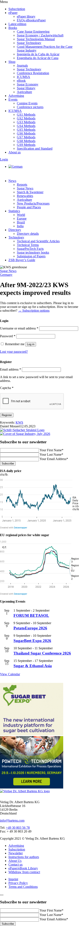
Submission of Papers (31, 256)
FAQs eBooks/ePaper (31, 20)
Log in (30, 344)
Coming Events (27, 103)
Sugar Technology (29, 43)
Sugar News (25, 188)
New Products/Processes (33, 203)
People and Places (29, 207)
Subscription (16, 9)
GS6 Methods (26, 133)
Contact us (15, 864)
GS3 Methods (26, 122)
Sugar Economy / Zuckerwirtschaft (40, 35)
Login (4, 159)
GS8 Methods (26, 141)
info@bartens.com (12, 820)
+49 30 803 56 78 (18, 827)
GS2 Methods (26, 118)
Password (7, 336)
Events (12, 99)
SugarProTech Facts (30, 248)
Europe (22, 218)
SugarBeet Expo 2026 (32, 640)
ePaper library (26, 16)
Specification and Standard (34, 148)
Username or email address (19, 328)
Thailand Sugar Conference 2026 (42, 653)
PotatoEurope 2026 (30, 628)
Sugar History (26, 88)
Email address (10, 369)
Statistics (14, 211)
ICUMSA (23, 77)
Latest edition (17, 24)
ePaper (12, 12)
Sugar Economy (27, 84)
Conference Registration (33, 73)
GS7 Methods (26, 137)
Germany (6, 274)
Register (7, 415)
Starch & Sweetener (30, 192)
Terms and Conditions (23, 886)
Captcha (6, 388)
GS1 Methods (26, 114)
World (21, 215)
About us (14, 152)
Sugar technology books (33, 252)
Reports (22, 184)
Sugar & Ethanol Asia (32, 666)
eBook (21, 80)
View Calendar (10, 674)
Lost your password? (14, 351)
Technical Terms (28, 245)
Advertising (16, 95)
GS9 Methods (26, 145)
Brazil (21, 222)
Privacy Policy (18, 883)
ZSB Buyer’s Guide (21, 260)
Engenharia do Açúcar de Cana (37, 58)
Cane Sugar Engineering (33, 31)
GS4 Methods (26, 126)
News (12, 181)
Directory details (28, 233)
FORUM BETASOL (31, 615)
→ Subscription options (34, 310)
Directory (14, 230)
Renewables (25, 196)
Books (12, 28)
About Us (14, 860)
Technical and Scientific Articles (38, 241)
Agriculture (24, 92)
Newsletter (15, 853)
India (20, 226)
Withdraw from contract (24, 872)
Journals (22, 65)
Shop (11, 62)
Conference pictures (30, 107)
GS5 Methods (26, 129)
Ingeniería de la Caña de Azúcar (38, 54)
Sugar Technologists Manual (36, 39)
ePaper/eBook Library (23, 868)
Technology (16, 237)
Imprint (13, 879)
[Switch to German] (15, 166)
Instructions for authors (23, 857)
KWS (19, 422)
